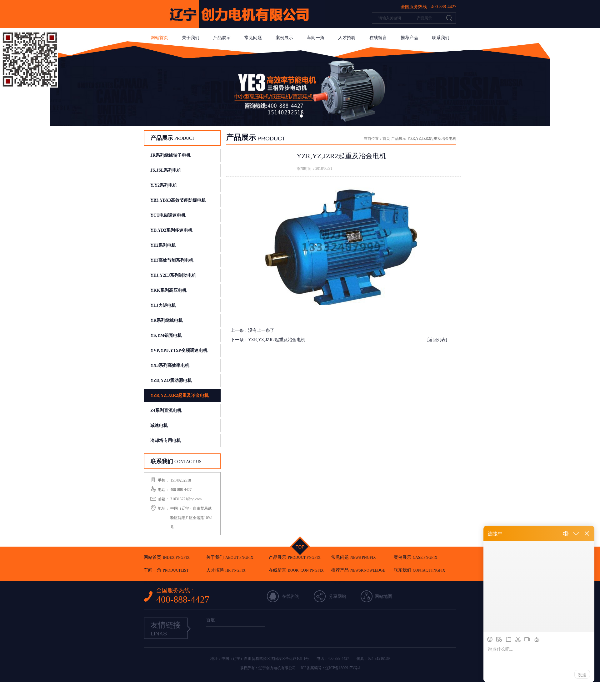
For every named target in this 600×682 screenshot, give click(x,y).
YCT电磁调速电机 (168, 215)
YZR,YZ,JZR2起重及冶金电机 (179, 395)
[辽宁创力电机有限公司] (234, 26)
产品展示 (222, 37)
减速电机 (159, 425)
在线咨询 (290, 596)
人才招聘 (347, 37)
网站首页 (159, 37)
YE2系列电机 (163, 245)
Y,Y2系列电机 (163, 185)
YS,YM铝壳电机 (166, 335)
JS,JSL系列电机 (165, 170)
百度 (210, 620)
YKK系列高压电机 (168, 290)
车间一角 (315, 37)
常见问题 (253, 37)
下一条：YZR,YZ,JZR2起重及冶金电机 (268, 339)
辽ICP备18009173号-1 (343, 668)
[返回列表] (437, 339)
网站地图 (383, 596)
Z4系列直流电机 (166, 410)
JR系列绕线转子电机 (170, 155)
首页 (386, 138)
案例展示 (284, 37)
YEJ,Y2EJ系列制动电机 (173, 275)
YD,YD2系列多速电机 (171, 230)
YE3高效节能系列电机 (171, 260)
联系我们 (440, 37)
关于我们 (190, 37)
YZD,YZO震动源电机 (171, 380)
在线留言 (378, 37)
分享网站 (337, 596)
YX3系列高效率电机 (169, 365)
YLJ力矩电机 (163, 305)
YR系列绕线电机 (166, 320)
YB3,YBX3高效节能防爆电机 (178, 200)
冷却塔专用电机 (165, 440)
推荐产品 (409, 37)
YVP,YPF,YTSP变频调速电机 (179, 350)
